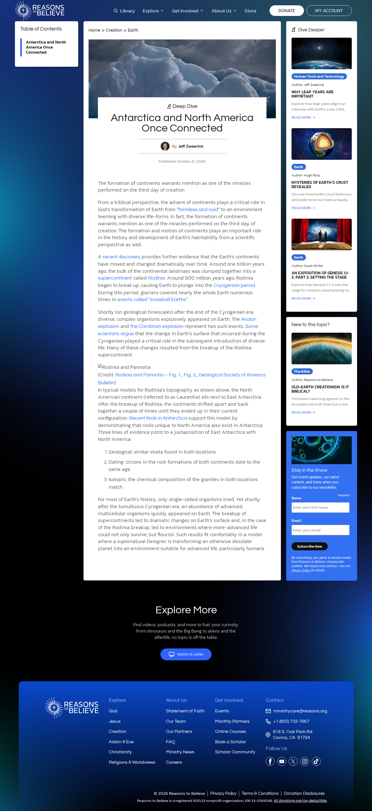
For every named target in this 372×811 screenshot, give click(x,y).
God (113, 711)
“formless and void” (198, 209)
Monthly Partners (232, 721)
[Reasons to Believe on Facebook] (270, 761)
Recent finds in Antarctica (158, 418)
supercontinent (115, 278)
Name (297, 498)
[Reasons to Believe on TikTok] (316, 761)
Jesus (115, 721)
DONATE (286, 10)
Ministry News (180, 752)
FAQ (170, 741)
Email (297, 521)
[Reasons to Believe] (39, 10)
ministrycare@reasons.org (300, 711)
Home (94, 30)
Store (250, 10)
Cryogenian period (234, 285)
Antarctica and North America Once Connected (46, 47)
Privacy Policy (301, 570)
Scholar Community (235, 752)
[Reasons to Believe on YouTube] (281, 761)
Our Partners (179, 731)
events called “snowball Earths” (152, 299)
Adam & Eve (121, 741)
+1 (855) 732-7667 (291, 721)
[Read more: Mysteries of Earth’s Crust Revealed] (322, 169)
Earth (133, 30)
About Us (176, 700)
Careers (174, 762)
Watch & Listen (190, 654)
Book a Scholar (230, 741)
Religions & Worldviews (132, 762)
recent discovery (121, 256)
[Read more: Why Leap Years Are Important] (322, 79)
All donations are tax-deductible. (300, 801)
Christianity (120, 752)
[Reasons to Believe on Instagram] (304, 761)
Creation (114, 30)
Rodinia (156, 278)
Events (222, 711)
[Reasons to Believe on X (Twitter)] (293, 761)
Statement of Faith (185, 711)
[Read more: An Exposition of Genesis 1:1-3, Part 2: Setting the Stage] (322, 260)
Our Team (176, 721)
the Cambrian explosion (156, 326)
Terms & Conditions (260, 793)
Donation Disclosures (304, 793)
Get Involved (229, 700)
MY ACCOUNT (329, 10)
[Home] (71, 708)
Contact (275, 700)
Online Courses (230, 731)
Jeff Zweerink (191, 146)
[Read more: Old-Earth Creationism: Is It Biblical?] (322, 374)
